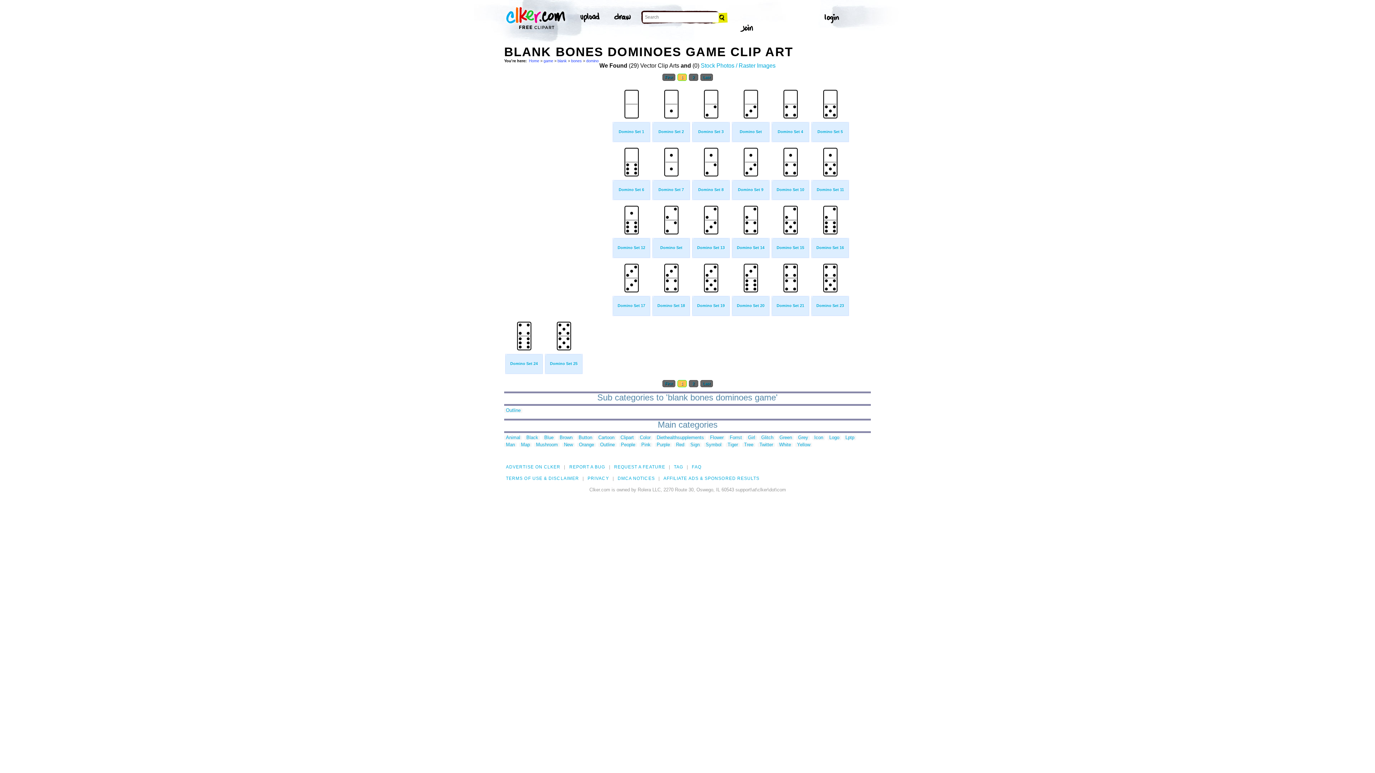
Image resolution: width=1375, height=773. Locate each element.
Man (510, 445)
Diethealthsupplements (680, 438)
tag (678, 467)
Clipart (627, 438)
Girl (751, 438)
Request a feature (639, 467)
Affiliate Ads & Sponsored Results (712, 478)
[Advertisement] (558, 192)
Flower (717, 438)
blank (562, 61)
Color (645, 438)
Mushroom (547, 445)
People (628, 445)
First (669, 77)
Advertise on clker (533, 467)
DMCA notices (636, 478)
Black (532, 438)
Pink (646, 445)
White (785, 445)
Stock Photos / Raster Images (738, 66)
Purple (663, 445)
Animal (513, 438)
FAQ (696, 467)
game (548, 61)
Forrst (736, 438)
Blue (549, 438)
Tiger (733, 445)
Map (525, 445)
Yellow (803, 445)
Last (706, 77)
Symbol (714, 445)
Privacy (598, 478)
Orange (586, 445)
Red (680, 445)
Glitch (767, 438)
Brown (566, 438)
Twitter (766, 445)
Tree (748, 445)
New (568, 445)
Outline (513, 410)
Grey (803, 438)
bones (576, 61)
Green (786, 438)
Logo (834, 438)
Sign (695, 445)
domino (592, 61)
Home (534, 61)
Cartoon (606, 438)
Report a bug (587, 467)
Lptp (849, 438)
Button (585, 438)
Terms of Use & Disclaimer (542, 478)
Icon (818, 438)
